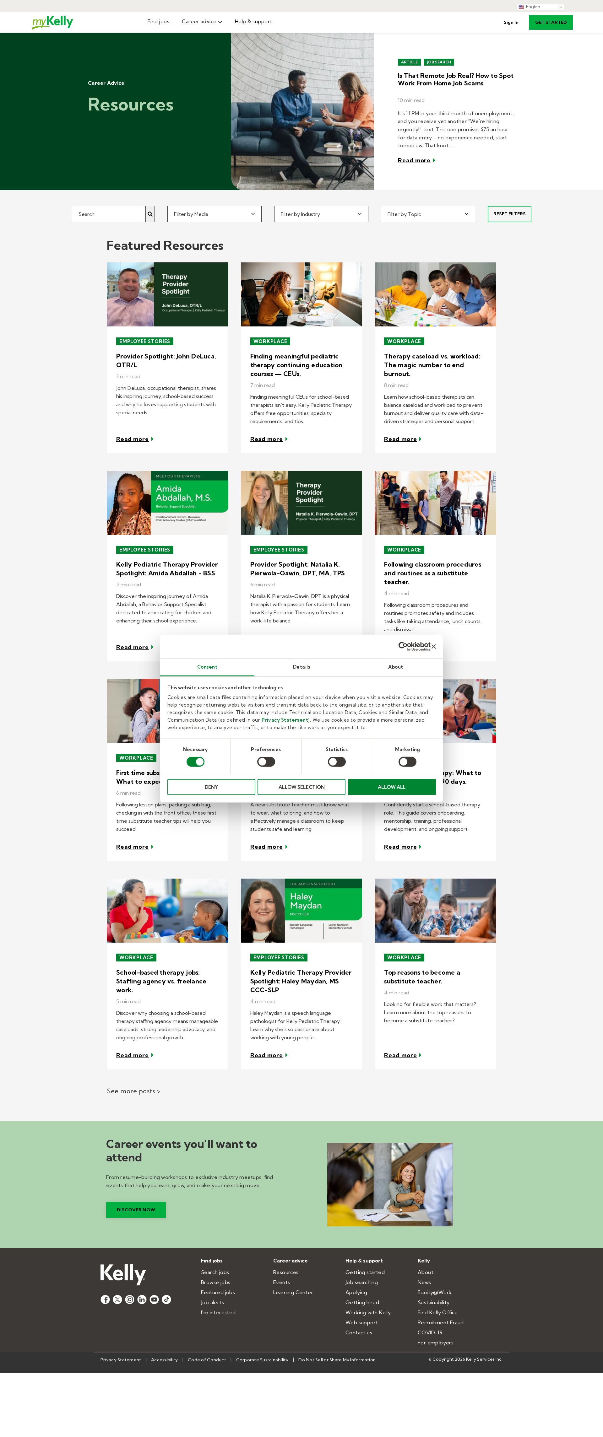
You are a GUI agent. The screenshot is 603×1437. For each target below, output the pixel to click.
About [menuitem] (425, 1272)
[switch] (266, 762)
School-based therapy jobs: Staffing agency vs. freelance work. (161, 981)
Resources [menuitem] (286, 1272)
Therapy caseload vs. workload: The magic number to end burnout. (432, 365)
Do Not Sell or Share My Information (337, 1360)
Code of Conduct (207, 1360)
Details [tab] (301, 667)
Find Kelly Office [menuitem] (438, 1312)
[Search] (150, 214)
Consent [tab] (207, 667)
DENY (211, 787)
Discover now (136, 1210)
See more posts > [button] (133, 1091)
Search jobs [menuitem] (215, 1272)
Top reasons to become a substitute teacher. (422, 976)
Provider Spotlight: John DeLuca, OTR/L (166, 360)
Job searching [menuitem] (361, 1282)
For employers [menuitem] (436, 1342)
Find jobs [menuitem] (159, 21)
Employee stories (144, 341)
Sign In (511, 22)
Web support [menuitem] (361, 1322)
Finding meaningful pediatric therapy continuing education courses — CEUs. (296, 365)
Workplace (270, 341)
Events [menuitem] (281, 1282)
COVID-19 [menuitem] (430, 1332)
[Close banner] (434, 646)
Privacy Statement (285, 720)
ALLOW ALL (392, 787)
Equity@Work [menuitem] (435, 1292)
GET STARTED (551, 22)
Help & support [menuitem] (253, 21)
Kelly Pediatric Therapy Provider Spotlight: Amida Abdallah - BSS (167, 568)
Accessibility (164, 1360)
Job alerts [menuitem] (212, 1302)
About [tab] (395, 667)
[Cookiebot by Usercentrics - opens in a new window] (403, 646)
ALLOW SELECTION (302, 787)
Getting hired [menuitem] (362, 1302)
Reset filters (509, 214)
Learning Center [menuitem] (293, 1292)
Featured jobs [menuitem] (218, 1292)
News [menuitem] (424, 1282)
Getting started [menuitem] (365, 1272)
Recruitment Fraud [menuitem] (441, 1322)
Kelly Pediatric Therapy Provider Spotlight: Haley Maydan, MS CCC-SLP (301, 981)
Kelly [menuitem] (424, 1260)
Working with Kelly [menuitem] (368, 1312)
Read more (414, 160)
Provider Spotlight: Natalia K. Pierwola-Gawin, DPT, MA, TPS (297, 568)
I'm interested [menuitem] (218, 1312)
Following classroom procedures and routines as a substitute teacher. (432, 573)
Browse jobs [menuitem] (215, 1282)
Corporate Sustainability (262, 1360)
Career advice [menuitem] (199, 21)
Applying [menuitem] (356, 1292)
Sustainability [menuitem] (434, 1302)
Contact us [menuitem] (358, 1332)
